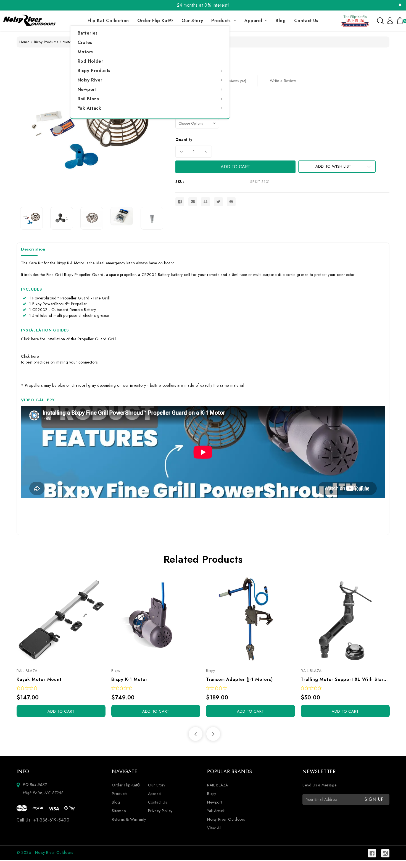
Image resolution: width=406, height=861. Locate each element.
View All (214, 828)
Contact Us (306, 20)
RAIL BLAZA (217, 785)
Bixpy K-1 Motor (71, 263)
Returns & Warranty (129, 819)
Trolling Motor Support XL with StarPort (345, 679)
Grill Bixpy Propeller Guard (79, 274)
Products (221, 20)
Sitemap (119, 810)
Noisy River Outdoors (226, 819)
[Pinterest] (231, 201)
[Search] (380, 20)
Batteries (88, 33)
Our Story (192, 20)
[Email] (192, 201)
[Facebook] (179, 201)
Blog (281, 20)
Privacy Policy (160, 810)
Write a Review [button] (283, 80)
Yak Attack (89, 108)
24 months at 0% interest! (203, 5)
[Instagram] (385, 853)
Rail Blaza (88, 99)
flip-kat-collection (108, 20)
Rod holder (90, 61)
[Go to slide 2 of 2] (195, 734)
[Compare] (67, 619)
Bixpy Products (94, 70)
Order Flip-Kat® (155, 20)
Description (33, 249)
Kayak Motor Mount (39, 679)
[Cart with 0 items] (399, 20)
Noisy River (90, 80)
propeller (128, 274)
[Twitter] (218, 201)
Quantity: (184, 139)
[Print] (205, 201)
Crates (85, 42)
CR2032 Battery (156, 274)
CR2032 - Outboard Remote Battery (64, 309)
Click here (30, 339)
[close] (400, 5)
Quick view (54, 619)
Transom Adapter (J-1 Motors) (239, 679)
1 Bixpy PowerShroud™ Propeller (58, 304)
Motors (85, 52)
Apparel (253, 20)
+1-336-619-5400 (51, 820)
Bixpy (211, 793)
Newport (87, 89)
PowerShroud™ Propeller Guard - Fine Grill (71, 298)
